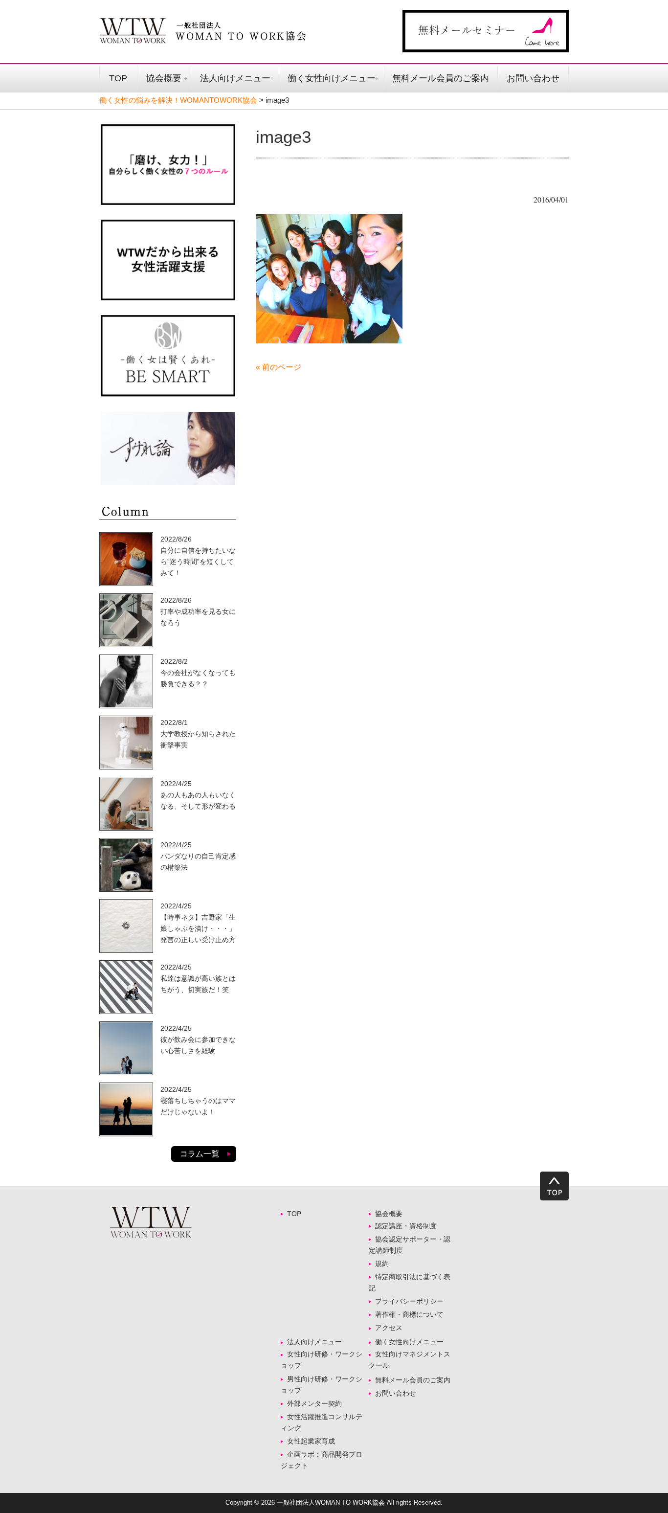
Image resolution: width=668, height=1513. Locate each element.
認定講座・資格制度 (406, 1226)
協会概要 (163, 78)
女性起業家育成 (311, 1441)
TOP (118, 78)
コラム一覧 (199, 1154)
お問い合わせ (533, 78)
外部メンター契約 (318, 1403)
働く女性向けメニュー (332, 78)
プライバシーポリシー (409, 1301)
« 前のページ (278, 367)
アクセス (388, 1328)
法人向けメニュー (235, 78)
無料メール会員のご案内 (440, 78)
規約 (382, 1263)
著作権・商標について (409, 1314)
